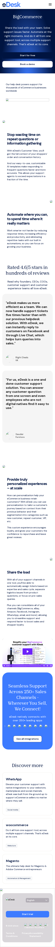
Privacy (25, 933)
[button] (27, 55)
